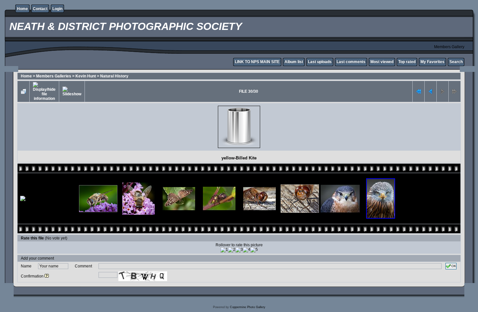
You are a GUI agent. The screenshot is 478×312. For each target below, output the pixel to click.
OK (453, 266)
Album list (294, 62)
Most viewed (381, 62)
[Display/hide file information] (44, 91)
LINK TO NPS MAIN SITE (257, 62)
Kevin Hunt (85, 76)
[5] (254, 249)
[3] (239, 249)
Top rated (407, 62)
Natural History (114, 76)
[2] (231, 249)
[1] (224, 249)
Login (57, 9)
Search (456, 62)
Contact (40, 9)
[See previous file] (430, 91)
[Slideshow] (72, 91)
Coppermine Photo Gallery (247, 307)
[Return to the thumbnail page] (23, 91)
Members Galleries (53, 76)
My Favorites (432, 62)
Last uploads (320, 62)
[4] (246, 249)
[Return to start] (418, 91)
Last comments (351, 62)
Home (22, 9)
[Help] (47, 276)
